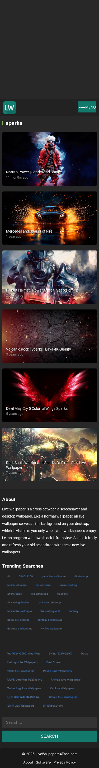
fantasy (73, 610)
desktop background (19, 628)
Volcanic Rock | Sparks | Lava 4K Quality (38, 349)
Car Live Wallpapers (62, 688)
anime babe (14, 593)
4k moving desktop (18, 602)
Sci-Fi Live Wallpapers (20, 705)
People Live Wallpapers (57, 670)
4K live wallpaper (51, 628)
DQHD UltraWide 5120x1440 (24, 679)
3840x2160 (26, 576)
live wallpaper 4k (50, 610)
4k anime (62, 593)
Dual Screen (53, 662)
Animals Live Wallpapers (65, 679)
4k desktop (81, 576)
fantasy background (50, 619)
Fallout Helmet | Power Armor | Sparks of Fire (42, 290)
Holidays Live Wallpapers (22, 662)
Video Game (43, 584)
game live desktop (18, 619)
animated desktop (50, 602)
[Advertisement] (49, 49)
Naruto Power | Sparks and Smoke (34, 172)
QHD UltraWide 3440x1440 (23, 696)
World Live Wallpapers (20, 670)
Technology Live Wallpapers (24, 688)
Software (43, 762)
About (28, 762)
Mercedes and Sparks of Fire (29, 231)
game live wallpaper (53, 576)
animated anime (17, 584)
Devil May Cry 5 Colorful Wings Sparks (37, 408)
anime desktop (68, 584)
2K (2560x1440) (52, 705)
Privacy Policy (65, 762)
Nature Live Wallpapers (63, 696)
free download (39, 593)
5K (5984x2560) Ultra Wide (23, 653)
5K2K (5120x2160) (60, 653)
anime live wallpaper (19, 610)
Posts (84, 653)
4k (8, 576)
